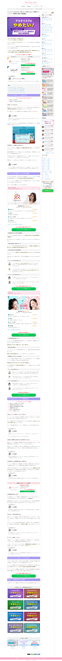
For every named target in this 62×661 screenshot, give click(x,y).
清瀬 (45, 32)
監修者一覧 (17, 658)
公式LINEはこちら (47, 190)
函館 (49, 18)
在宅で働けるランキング (13, 647)
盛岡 (47, 19)
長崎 (47, 62)
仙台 (51, 19)
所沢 (47, 40)
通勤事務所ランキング (24, 647)
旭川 (47, 18)
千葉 (42, 43)
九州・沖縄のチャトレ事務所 (47, 172)
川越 (45, 40)
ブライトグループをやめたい (32, 610)
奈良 (49, 51)
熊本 (49, 62)
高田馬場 (43, 27)
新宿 (42, 24)
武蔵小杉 (43, 36)
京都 (42, 49)
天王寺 (43, 51)
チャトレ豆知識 (45, 174)
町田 (47, 32)
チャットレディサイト (46, 177)
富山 (52, 54)
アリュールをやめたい (15, 610)
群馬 (42, 46)
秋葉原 (43, 29)
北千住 (51, 30)
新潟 (45, 54)
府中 (48, 30)
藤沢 (46, 36)
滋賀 (51, 51)
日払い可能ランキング (35, 647)
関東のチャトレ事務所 (46, 166)
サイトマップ (38, 658)
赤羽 (51, 32)
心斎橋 (51, 49)
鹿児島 (43, 63)
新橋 (45, 29)
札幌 (42, 18)
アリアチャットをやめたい (32, 621)
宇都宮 (43, 44)
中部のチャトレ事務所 (46, 169)
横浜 (42, 35)
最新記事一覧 (29, 6)
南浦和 (49, 40)
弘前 (42, 19)
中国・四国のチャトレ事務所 (47, 171)
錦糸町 (48, 29)
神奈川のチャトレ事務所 (46, 163)
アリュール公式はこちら (23, 334)
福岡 (42, 62)
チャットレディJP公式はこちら (24, 229)
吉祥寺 (46, 30)
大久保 (43, 26)
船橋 (45, 43)
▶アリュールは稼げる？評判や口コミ (14, 329)
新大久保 (46, 26)
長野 (50, 54)
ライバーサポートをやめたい (15, 633)
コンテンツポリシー (24, 658)
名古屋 (43, 54)
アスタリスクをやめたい (16, 598)
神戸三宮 (46, 51)
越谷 (52, 40)
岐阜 (42, 55)
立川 (49, 32)
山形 (49, 19)
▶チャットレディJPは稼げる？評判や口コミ (15, 224)
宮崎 (45, 63)
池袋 (47, 24)
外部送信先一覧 (32, 658)
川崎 (45, 35)
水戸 (50, 44)
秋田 (45, 19)
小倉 (45, 62)
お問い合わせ (44, 658)
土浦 (45, 44)
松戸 (50, 43)
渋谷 (45, 24)
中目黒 (49, 26)
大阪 (48, 49)
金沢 (47, 54)
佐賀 (51, 62)
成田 (47, 43)
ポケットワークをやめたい (32, 598)
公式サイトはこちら (28, 73)
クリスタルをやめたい (15, 621)
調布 (42, 32)
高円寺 (43, 30)
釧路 (45, 18)
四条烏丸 (45, 49)
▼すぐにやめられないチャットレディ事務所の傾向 (16, 90)
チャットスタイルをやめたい (32, 633)
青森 (51, 18)
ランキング (44, 157)
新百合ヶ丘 (48, 35)
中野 (50, 29)
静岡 (45, 55)
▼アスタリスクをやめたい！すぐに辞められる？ (15, 87)
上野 (49, 27)
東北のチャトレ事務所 (46, 160)
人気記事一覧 (23, 6)
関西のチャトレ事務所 (46, 168)
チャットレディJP (14, 63)
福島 (42, 21)
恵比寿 (49, 24)
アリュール (13, 72)
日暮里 (52, 27)
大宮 (42, 40)
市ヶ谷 (47, 27)
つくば (48, 44)
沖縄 (47, 63)
